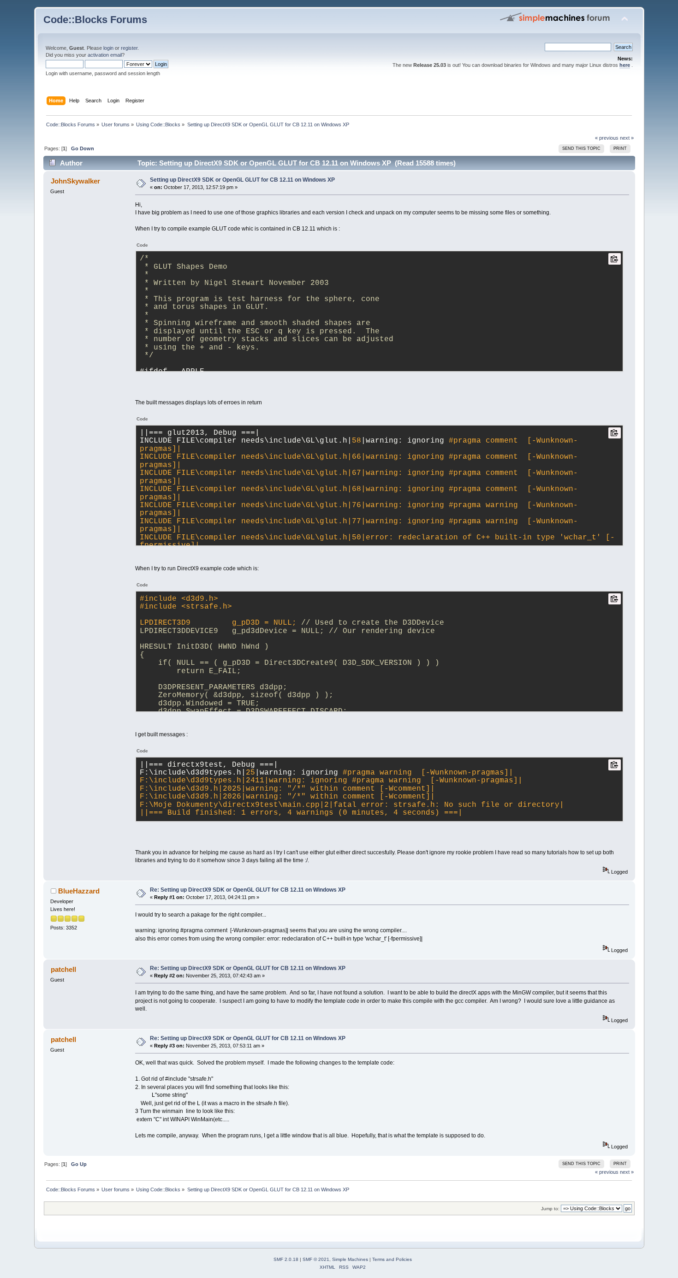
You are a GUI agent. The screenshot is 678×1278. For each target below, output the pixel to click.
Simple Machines (350, 1259)
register (129, 48)
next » (627, 138)
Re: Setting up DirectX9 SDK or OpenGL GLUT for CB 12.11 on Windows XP (247, 890)
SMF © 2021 (316, 1259)
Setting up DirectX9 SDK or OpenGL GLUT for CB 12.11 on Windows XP (242, 180)
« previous (607, 138)
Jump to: (550, 1208)
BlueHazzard (79, 891)
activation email (105, 55)
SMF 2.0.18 (286, 1259)
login (108, 48)
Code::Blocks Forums (95, 19)
